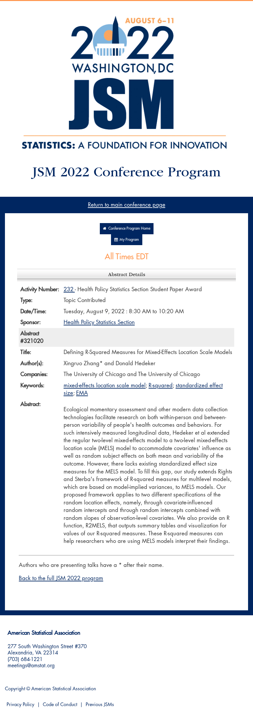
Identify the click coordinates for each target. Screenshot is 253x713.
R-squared (161, 385)
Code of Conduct (60, 704)
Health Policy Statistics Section (99, 322)
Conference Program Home (128, 228)
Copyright (15, 688)
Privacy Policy (20, 704)
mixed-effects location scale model (105, 385)
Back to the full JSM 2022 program (61, 578)
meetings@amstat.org (31, 665)
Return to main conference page (126, 205)
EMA (82, 393)
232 (69, 289)
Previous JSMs (100, 704)
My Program (128, 240)
